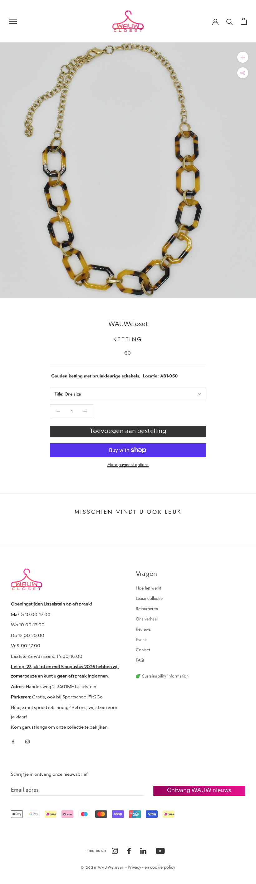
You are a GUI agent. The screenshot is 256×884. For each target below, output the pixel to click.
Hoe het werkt (148, 588)
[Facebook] (13, 741)
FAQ (140, 660)
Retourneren (147, 608)
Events (141, 639)
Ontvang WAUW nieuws (199, 789)
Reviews (143, 629)
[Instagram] (27, 741)
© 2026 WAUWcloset (103, 867)
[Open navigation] (13, 21)
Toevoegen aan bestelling (128, 430)
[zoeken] (229, 21)
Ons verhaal (147, 619)
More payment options (128, 464)
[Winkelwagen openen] (244, 21)
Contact (143, 650)
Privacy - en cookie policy (151, 867)
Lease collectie (149, 598)
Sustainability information (165, 676)
